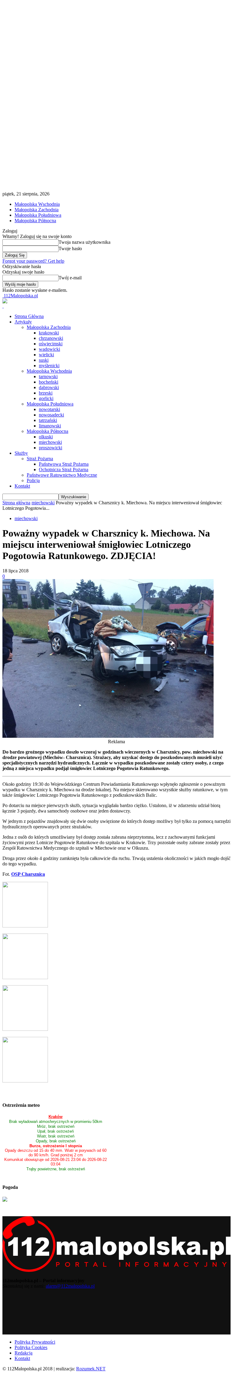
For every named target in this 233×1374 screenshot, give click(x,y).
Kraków (55, 1116)
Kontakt (22, 485)
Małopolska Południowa (38, 215)
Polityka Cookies (31, 1347)
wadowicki (49, 349)
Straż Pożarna (40, 458)
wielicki (46, 354)
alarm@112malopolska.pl (70, 1286)
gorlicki (46, 398)
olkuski (46, 436)
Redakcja (23, 1352)
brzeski (45, 392)
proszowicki (50, 447)
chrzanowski (51, 338)
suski (44, 360)
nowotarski (49, 409)
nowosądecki (51, 414)
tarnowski (48, 376)
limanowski (50, 425)
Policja (33, 480)
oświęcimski (50, 343)
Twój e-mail (70, 277)
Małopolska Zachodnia (37, 209)
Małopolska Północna (35, 220)
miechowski (50, 442)
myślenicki (49, 365)
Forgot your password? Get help (33, 261)
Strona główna (16, 502)
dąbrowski (49, 387)
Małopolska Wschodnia (37, 204)
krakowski (49, 332)
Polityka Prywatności (35, 1342)
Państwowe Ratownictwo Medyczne (62, 475)
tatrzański (48, 420)
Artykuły (23, 321)
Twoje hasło (70, 248)
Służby (21, 453)
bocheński (48, 382)
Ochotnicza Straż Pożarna (63, 469)
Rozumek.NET (91, 1368)
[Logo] (3, 306)
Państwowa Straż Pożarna (64, 464)
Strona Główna (29, 316)
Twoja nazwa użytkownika (84, 242)
